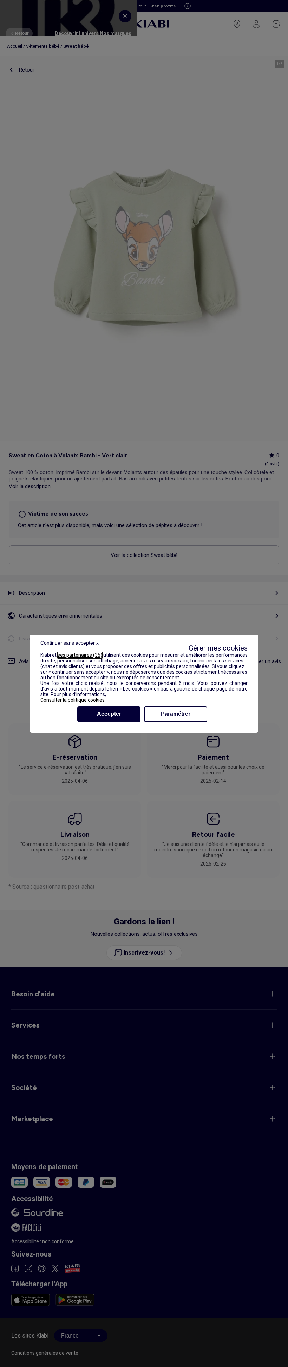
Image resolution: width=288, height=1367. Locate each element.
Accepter (109, 714)
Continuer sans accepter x (69, 643)
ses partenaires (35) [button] (80, 655)
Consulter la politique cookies (72, 700)
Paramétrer (175, 714)
